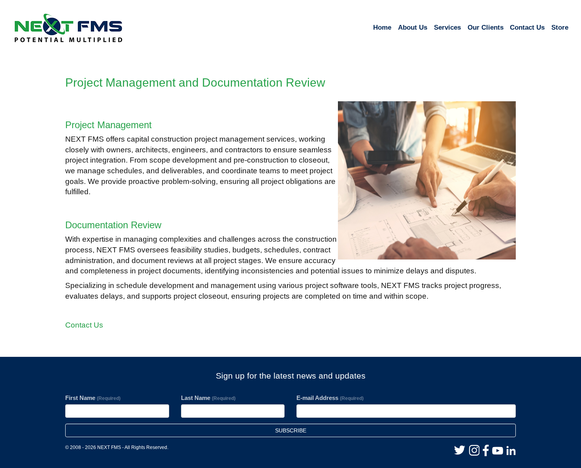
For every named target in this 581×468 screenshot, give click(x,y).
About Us (412, 27)
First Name (93, 397)
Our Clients (486, 27)
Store (559, 27)
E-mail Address (330, 397)
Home (382, 27)
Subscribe (290, 430)
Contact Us (527, 27)
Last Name (208, 397)
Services (447, 27)
